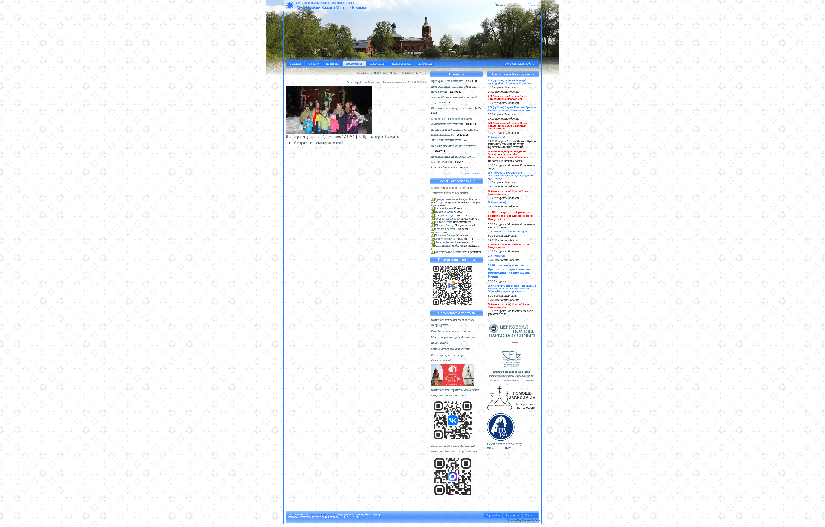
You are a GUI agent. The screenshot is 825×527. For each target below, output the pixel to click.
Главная (295, 63)
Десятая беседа (445, 242)
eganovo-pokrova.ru (323, 514)
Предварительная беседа (451, 199)
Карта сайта (493, 515)
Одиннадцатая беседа (449, 245)
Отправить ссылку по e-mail (318, 142)
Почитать (332, 63)
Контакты (530, 515)
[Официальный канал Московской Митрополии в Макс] (452, 496)
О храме (313, 63)
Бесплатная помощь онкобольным (505, 446)
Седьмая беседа (445, 229)
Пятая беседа (443, 222)
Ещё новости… (474, 173)
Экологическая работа (519, 63)
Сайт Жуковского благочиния (450, 349)
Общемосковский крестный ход (452, 108)
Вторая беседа (444, 212)
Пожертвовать (401, 63)
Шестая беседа (444, 225)
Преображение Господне (447, 81)
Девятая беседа (445, 239)
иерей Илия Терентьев (366, 82)
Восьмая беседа (445, 235)
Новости (456, 74)
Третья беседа (444, 215)
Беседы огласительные (456, 181)
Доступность (512, 515)
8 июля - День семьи (444, 167)
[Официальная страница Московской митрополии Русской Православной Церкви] (452, 440)
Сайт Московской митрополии (451, 331)
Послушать (377, 63)
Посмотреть (354, 63)
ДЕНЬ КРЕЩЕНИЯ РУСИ (446, 140)
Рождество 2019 (411, 72)
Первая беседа (444, 208)
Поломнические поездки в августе (453, 146)
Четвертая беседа (446, 218)
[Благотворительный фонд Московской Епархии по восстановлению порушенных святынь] (452, 384)
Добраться (425, 63)
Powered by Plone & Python (523, 520)
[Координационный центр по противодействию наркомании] (511, 379)
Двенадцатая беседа (448, 252)
